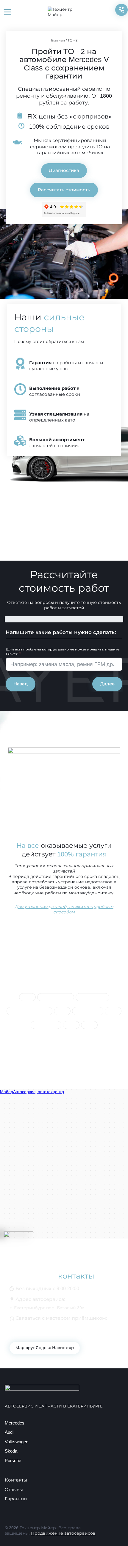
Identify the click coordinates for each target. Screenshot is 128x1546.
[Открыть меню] (8, 12)
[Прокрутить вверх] (113, 1531)
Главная (58, 40)
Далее (107, 683)
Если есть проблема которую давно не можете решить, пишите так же (62, 651)
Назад (20, 683)
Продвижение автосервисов (63, 1533)
